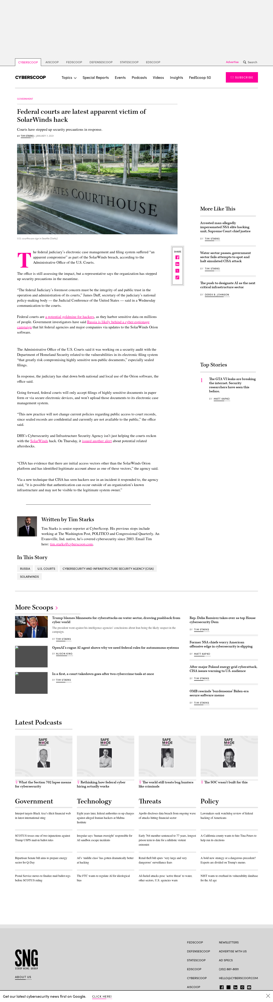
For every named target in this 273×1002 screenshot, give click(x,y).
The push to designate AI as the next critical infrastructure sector (227, 285)
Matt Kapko (222, 398)
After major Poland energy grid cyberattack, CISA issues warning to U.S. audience (223, 669)
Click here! (102, 996)
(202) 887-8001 (229, 969)
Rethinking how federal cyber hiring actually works (101, 784)
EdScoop (153, 62)
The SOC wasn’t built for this (226, 782)
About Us (23, 977)
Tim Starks (27, 135)
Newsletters (229, 942)
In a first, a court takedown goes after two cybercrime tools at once (103, 674)
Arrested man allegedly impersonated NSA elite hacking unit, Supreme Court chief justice (225, 227)
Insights (176, 77)
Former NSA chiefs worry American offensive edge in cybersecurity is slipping (221, 644)
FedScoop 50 (200, 77)
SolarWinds (39, 440)
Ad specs (226, 960)
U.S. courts (46, 568)
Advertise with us (233, 951)
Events (120, 77)
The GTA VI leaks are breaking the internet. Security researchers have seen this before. (232, 385)
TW (228, 986)
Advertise (232, 62)
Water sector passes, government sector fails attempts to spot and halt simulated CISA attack (225, 257)
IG (241, 986)
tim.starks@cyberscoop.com (71, 543)
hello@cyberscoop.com (238, 978)
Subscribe (244, 77)
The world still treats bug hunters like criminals (166, 784)
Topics (67, 77)
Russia (25, 568)
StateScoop (129, 62)
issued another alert (97, 440)
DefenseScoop (101, 62)
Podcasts (139, 77)
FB (220, 986)
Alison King (64, 653)
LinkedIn (235, 986)
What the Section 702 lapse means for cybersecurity (43, 784)
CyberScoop (28, 62)
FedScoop (74, 62)
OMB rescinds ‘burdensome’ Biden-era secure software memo (219, 693)
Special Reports (96, 77)
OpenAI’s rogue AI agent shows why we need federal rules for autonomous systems (115, 647)
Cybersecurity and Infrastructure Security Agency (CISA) (108, 568)
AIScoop (52, 62)
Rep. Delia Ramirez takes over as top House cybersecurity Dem (223, 620)
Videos (158, 77)
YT (248, 986)
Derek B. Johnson (217, 294)
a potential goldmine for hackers (69, 316)
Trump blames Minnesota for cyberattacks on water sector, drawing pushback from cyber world (116, 620)
